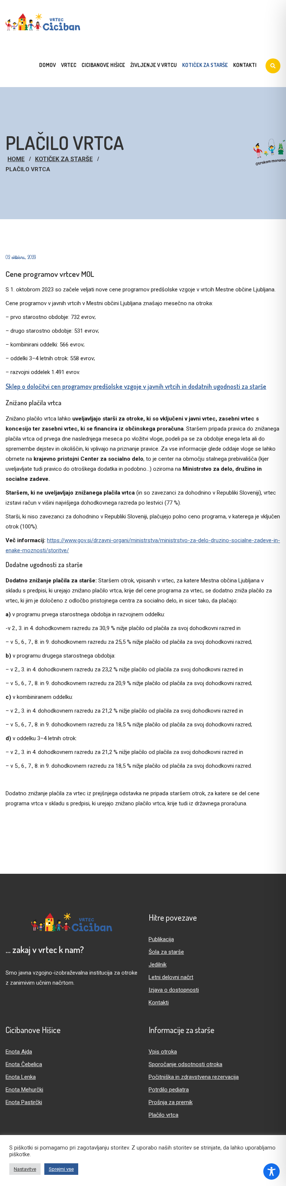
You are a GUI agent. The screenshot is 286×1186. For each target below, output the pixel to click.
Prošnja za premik (171, 1102)
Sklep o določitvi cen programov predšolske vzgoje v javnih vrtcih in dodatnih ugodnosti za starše (136, 386)
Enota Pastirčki (24, 1102)
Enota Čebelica (24, 1064)
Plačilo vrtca (163, 1115)
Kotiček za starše (64, 159)
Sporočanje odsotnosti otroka (185, 1064)
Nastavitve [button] (25, 1169)
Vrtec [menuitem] (68, 65)
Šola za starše (166, 952)
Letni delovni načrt (171, 977)
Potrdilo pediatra (169, 1089)
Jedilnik (157, 964)
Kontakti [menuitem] (245, 65)
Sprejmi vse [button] (61, 1169)
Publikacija (161, 939)
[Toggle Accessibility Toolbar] (271, 1171)
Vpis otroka (163, 1051)
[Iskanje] (273, 65)
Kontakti (159, 1002)
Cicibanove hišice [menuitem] (103, 65)
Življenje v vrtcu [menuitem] (153, 65)
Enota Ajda (19, 1051)
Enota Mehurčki (24, 1089)
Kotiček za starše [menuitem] (205, 65)
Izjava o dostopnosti (174, 990)
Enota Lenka (21, 1077)
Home (16, 159)
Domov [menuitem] (47, 65)
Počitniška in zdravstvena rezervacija (194, 1077)
